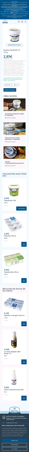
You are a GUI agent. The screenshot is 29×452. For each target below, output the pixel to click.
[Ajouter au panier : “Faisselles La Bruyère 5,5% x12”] (24, 323)
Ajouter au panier (10, 90)
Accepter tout (14, 440)
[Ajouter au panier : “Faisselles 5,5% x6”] (24, 244)
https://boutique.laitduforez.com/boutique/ (14, 9)
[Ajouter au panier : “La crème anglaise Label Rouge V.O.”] (24, 361)
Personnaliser (14, 444)
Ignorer (14, 17)
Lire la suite (21, 208)
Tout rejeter (14, 449)
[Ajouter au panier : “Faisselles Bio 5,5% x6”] (24, 280)
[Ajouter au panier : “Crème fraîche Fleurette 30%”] (24, 398)
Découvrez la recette (10, 117)
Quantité (7, 85)
